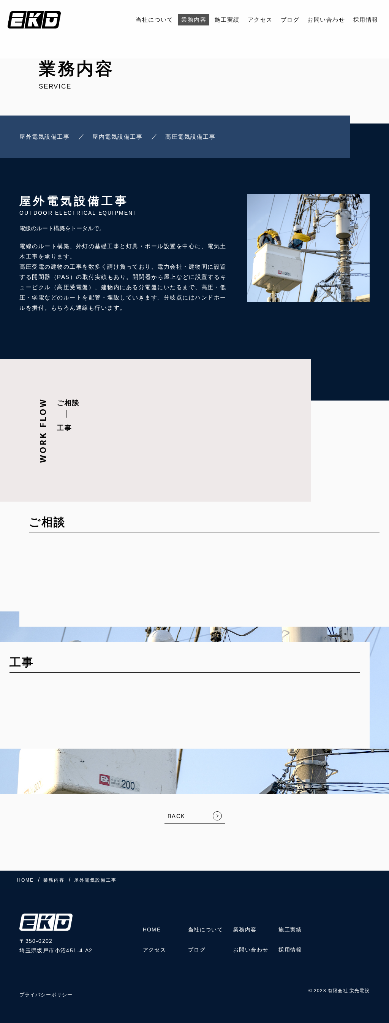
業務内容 (193, 19)
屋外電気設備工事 (44, 136)
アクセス (260, 19)
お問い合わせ (326, 19)
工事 (64, 428)
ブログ (290, 19)
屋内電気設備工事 (117, 136)
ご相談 (68, 403)
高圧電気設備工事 (190, 136)
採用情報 (365, 19)
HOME (152, 929)
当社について (154, 19)
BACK (176, 816)
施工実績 (227, 19)
